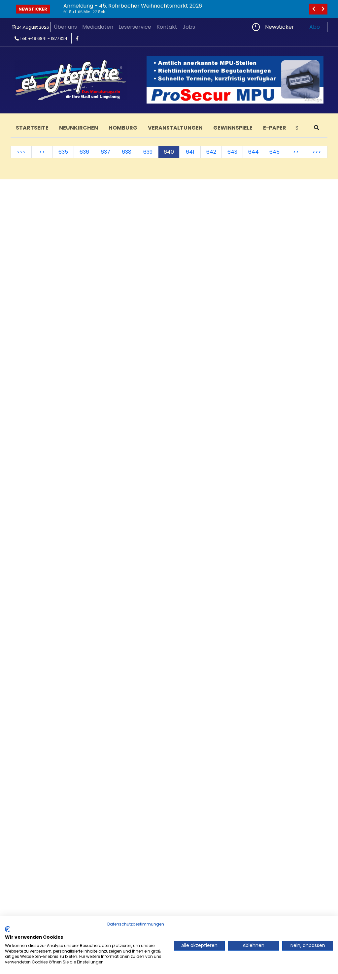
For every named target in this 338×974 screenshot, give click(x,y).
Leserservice (134, 27)
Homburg (123, 128)
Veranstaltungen (175, 128)
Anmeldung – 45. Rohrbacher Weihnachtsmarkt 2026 (132, 6)
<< (42, 152)
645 (274, 152)
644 (253, 152)
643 (232, 152)
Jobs (189, 27)
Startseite (32, 128)
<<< (21, 152)
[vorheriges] (313, 9)
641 (190, 152)
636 (84, 152)
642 (211, 152)
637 (105, 152)
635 (63, 152)
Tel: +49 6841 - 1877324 (43, 38)
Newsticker (32, 9)
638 (126, 152)
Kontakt (166, 27)
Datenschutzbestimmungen (135, 924)
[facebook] (77, 38)
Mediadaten (97, 27)
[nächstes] (322, 9)
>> (296, 152)
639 (147, 152)
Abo (314, 27)
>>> (316, 152)
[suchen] (316, 128)
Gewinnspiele (233, 128)
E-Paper (274, 128)
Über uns (65, 27)
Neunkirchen (78, 128)
